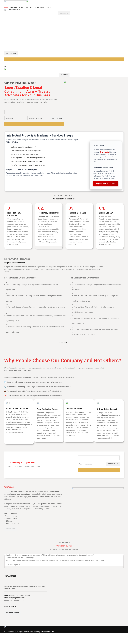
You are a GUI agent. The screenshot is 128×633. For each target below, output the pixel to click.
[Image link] (14, 628)
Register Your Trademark (106, 184)
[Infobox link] (64, 10)
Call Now (64, 75)
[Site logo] (15, 3)
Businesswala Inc (47, 632)
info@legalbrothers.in (17, 598)
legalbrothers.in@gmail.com (19, 595)
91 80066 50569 (17, 600)
